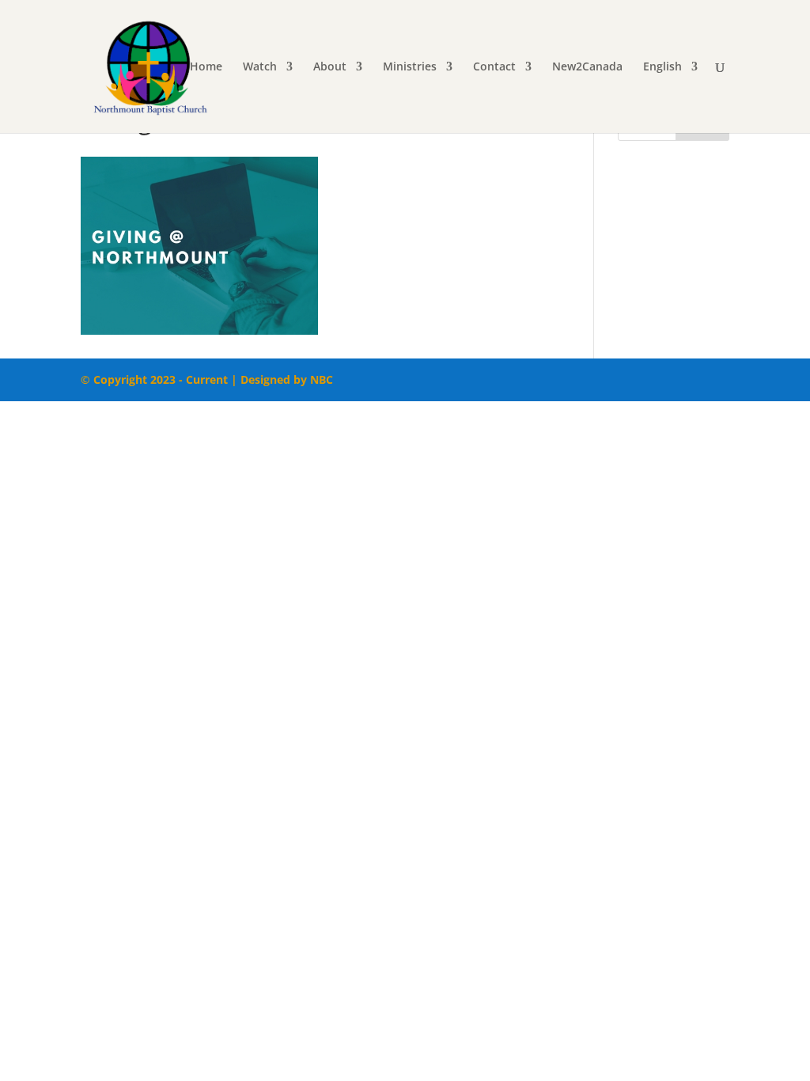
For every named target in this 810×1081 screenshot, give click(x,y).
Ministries (410, 67)
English (662, 67)
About (329, 67)
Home (206, 67)
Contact (494, 67)
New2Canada (587, 67)
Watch (260, 67)
